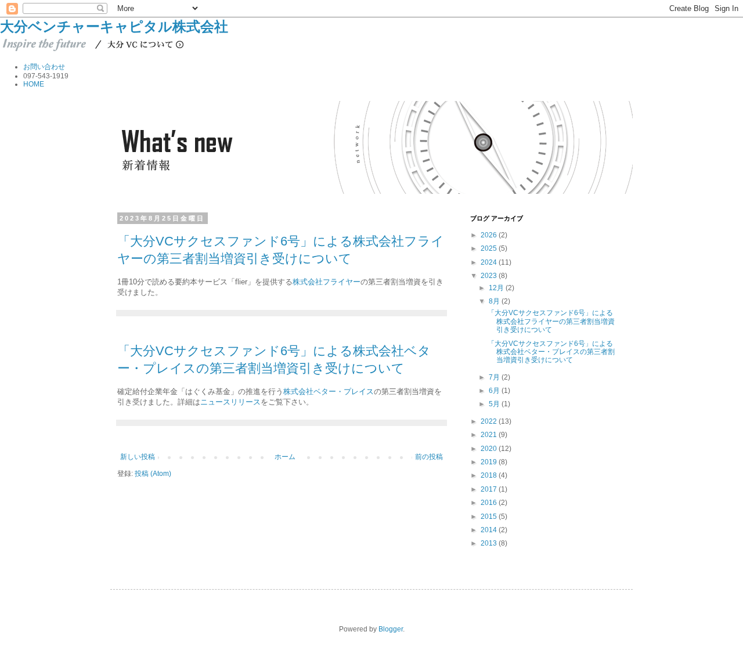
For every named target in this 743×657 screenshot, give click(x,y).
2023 (490, 276)
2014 (490, 530)
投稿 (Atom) (153, 474)
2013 (490, 543)
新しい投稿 (137, 457)
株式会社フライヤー (326, 281)
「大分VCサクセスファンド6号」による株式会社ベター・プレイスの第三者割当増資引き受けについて (551, 352)
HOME (33, 84)
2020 (490, 449)
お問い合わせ (44, 67)
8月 (495, 301)
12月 (497, 288)
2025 (490, 248)
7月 (495, 377)
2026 (490, 235)
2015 (490, 516)
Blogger (390, 629)
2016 (490, 503)
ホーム (285, 457)
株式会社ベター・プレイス (328, 391)
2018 (490, 475)
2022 (490, 421)
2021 (490, 435)
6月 (495, 391)
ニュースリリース (230, 402)
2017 (490, 489)
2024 (490, 262)
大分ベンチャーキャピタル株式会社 (114, 26)
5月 (495, 404)
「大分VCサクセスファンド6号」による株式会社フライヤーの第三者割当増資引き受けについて (551, 321)
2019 (490, 462)
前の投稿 (429, 457)
